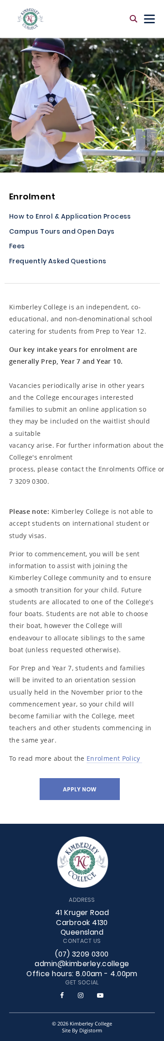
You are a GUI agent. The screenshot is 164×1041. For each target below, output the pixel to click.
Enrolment (32, 197)
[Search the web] (133, 19)
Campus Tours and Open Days (61, 232)
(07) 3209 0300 (81, 955)
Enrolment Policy (114, 758)
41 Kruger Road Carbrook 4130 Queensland (82, 923)
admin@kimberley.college (82, 964)
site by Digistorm (82, 1030)
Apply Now (80, 790)
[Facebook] (62, 995)
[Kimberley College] (30, 19)
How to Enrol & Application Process (70, 217)
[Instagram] (80, 995)
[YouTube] (100, 995)
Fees (17, 247)
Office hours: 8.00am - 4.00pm (82, 974)
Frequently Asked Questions (57, 262)
